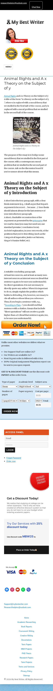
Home (26, 618)
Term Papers (26, 644)
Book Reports (26, 627)
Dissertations (26, 640)
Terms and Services (26, 667)
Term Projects (26, 662)
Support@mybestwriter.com (16, 604)
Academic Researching (26, 622)
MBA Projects (26, 649)
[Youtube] (17, 589)
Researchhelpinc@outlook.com (17, 607)
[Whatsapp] (23, 589)
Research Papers (26, 658)
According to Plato (13, 305)
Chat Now (36, 7)
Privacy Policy (26, 671)
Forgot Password (13, 458)
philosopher (38, 221)
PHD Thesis (26, 653)
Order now (10, 461)
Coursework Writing (26, 631)
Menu (8, 67)
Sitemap (26, 676)
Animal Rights (10, 96)
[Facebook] (7, 589)
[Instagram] (12, 589)
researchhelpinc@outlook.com (14, 3)
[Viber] (28, 589)
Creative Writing (26, 636)
